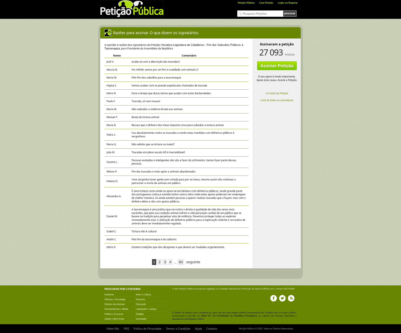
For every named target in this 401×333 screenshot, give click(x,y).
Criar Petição (266, 2)
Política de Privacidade (147, 328)
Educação (141, 304)
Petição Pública (246, 2)
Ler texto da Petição (277, 93)
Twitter (282, 298)
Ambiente (109, 294)
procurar (289, 13)
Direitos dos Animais (114, 304)
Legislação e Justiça (146, 309)
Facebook (273, 298)
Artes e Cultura (143, 294)
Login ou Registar (288, 2)
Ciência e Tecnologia (114, 299)
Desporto (140, 299)
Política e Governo (113, 314)
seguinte (193, 262)
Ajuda (198, 328)
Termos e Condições (178, 328)
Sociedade (141, 319)
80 (181, 262)
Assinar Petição (277, 65)
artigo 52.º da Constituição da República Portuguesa (229, 315)
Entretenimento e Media (116, 309)
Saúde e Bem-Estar (114, 319)
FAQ (126, 328)
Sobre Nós (113, 328)
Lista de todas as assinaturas (276, 100)
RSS (291, 298)
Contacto (211, 328)
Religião (140, 314)
